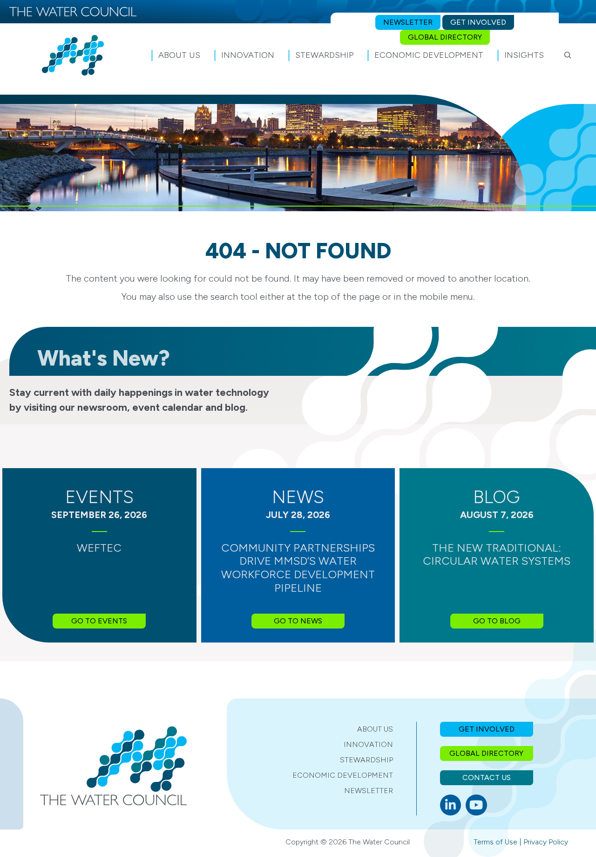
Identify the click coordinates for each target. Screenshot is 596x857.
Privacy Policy (545, 841)
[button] (568, 55)
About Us (375, 729)
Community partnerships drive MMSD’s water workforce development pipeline (298, 567)
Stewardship (366, 759)
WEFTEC (99, 547)
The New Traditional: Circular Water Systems (496, 554)
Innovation (368, 744)
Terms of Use (495, 841)
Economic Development (342, 775)
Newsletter (368, 790)
